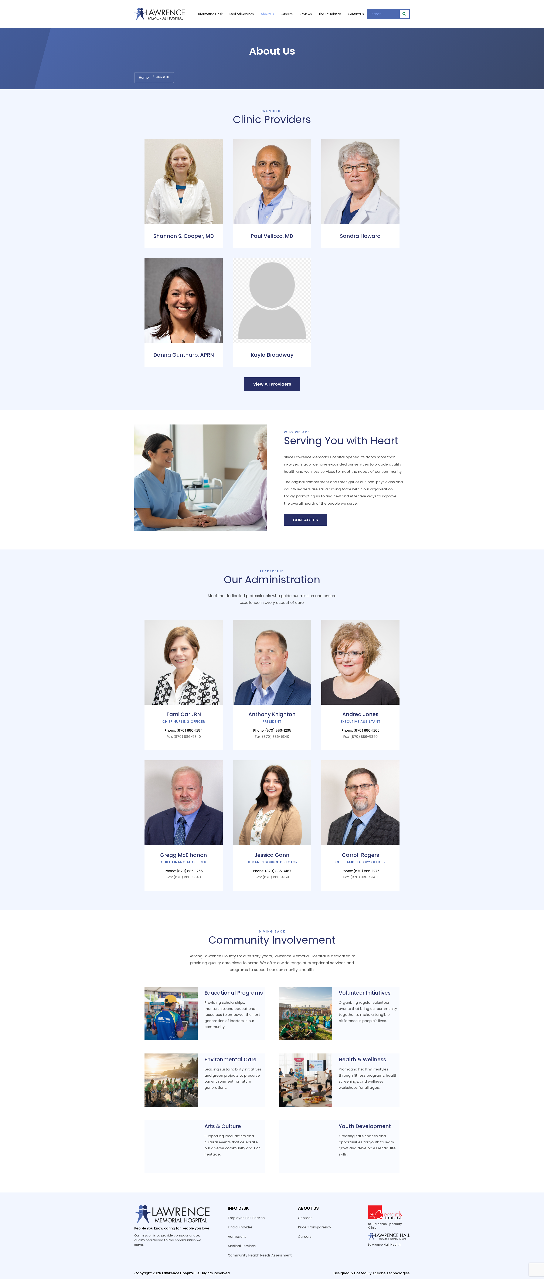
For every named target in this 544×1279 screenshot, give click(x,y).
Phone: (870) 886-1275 (360, 871)
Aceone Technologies (391, 1273)
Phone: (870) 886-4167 (272, 871)
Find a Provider (240, 1227)
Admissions (237, 1236)
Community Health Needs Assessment (260, 1255)
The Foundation (330, 14)
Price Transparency (314, 1227)
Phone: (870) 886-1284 (183, 730)
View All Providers (272, 384)
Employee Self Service (246, 1217)
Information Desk (209, 14)
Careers (287, 14)
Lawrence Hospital (179, 1273)
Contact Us (356, 14)
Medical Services (241, 14)
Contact (305, 1217)
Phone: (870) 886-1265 (272, 730)
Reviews (305, 14)
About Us (267, 14)
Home (144, 77)
